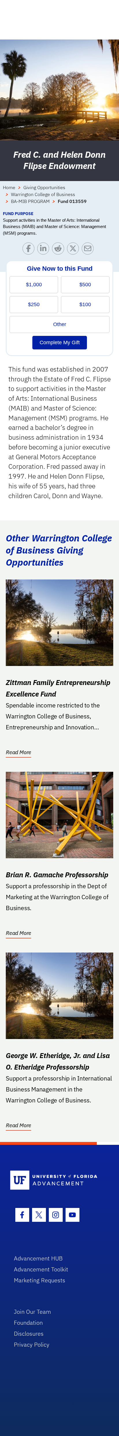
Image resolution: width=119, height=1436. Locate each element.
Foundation (28, 1322)
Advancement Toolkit (41, 1269)
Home (9, 187)
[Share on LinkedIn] (44, 249)
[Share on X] (74, 249)
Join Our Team (32, 1311)
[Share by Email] (89, 249)
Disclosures (29, 1333)
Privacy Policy (31, 1344)
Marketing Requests (39, 1280)
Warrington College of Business (43, 194)
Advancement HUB (38, 1258)
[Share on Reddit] (59, 249)
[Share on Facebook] (30, 249)
